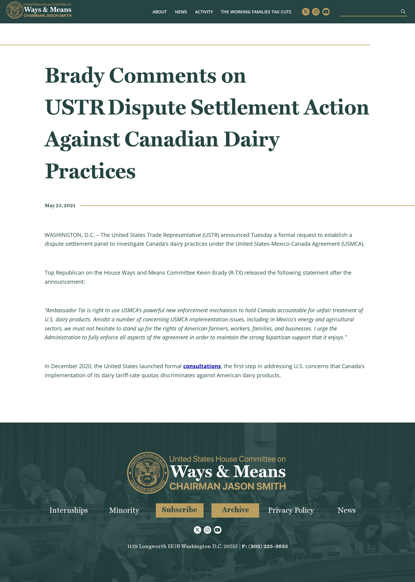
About (160, 12)
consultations (202, 366)
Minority (124, 510)
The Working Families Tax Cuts (256, 12)
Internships (68, 510)
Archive (235, 509)
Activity (204, 12)
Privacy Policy (291, 510)
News (181, 12)
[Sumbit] (403, 11)
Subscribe (179, 509)
